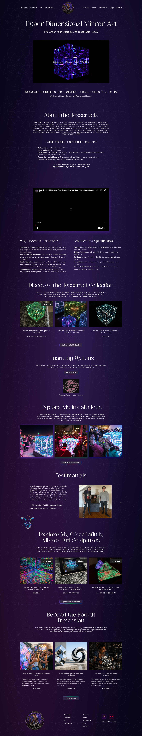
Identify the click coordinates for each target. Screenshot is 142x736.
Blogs (112, 8)
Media (94, 8)
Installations (49, 8)
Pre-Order (23, 8)
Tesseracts (33, 8)
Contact (119, 8)
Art (41, 8)
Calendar (86, 8)
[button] (21, 502)
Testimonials (102, 8)
